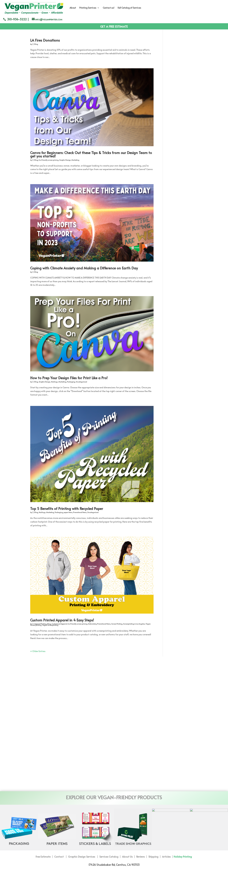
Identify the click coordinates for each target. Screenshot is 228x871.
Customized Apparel (59, 624)
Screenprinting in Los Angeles (134, 624)
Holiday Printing (183, 856)
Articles (166, 856)
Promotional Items (80, 512)
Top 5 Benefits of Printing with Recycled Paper (66, 508)
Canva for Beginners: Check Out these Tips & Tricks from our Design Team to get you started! (91, 154)
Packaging (71, 382)
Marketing (75, 160)
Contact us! (108, 7)
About (73, 7)
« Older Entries (37, 651)
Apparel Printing (40, 624)
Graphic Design (65, 160)
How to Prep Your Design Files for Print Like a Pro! (69, 377)
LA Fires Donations (45, 40)
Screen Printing (116, 624)
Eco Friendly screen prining (48, 160)
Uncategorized (81, 382)
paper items (68, 512)
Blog (36, 44)
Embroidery (92, 624)
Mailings (54, 382)
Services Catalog (108, 856)
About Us (127, 856)
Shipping (153, 856)
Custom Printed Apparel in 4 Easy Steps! (62, 619)
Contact (59, 856)
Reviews (140, 856)
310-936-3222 (17, 19)
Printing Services (87, 7)
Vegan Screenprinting (50, 625)
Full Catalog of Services (129, 7)
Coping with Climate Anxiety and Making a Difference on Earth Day (84, 267)
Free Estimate (43, 856)
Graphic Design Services (82, 856)
